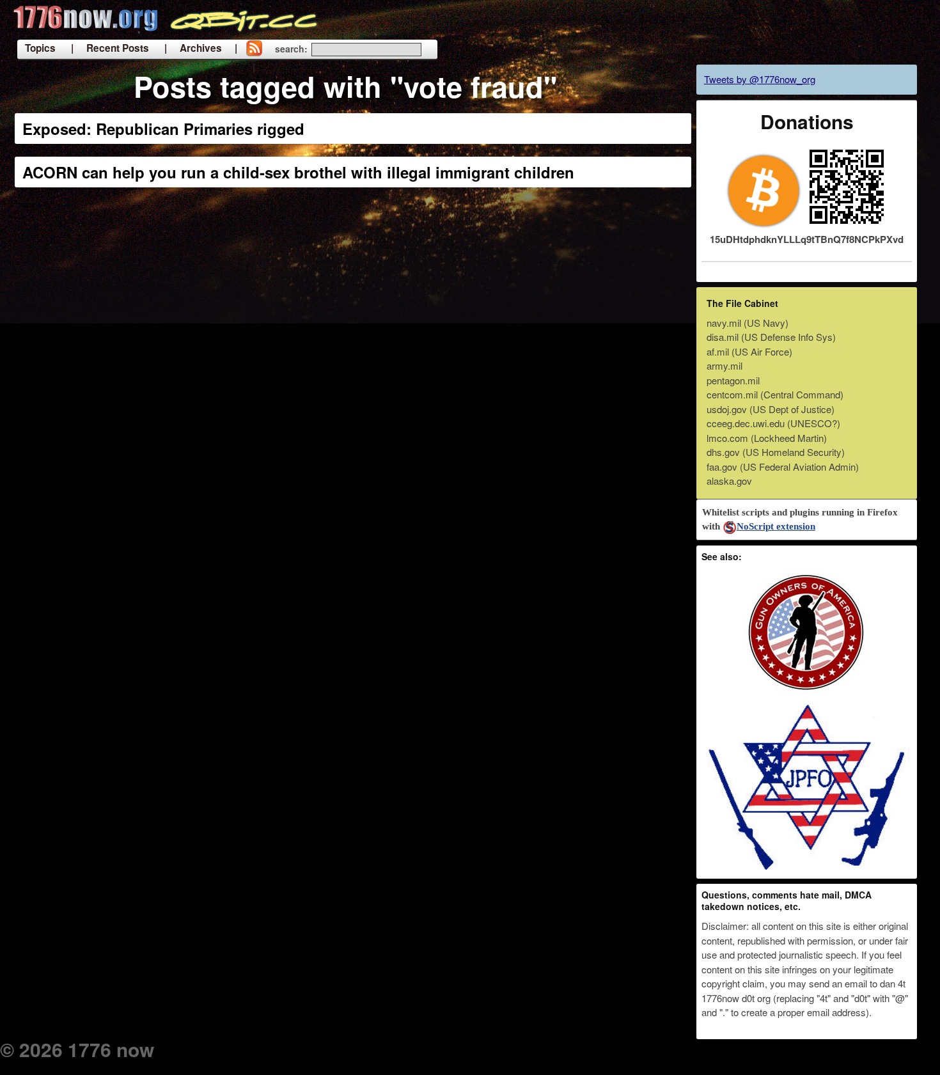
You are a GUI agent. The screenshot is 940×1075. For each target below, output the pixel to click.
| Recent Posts (110, 48)
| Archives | (200, 48)
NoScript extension (776, 526)
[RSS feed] (254, 49)
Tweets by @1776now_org (759, 79)
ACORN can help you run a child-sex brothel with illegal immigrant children (298, 172)
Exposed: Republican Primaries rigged (163, 128)
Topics (40, 48)
